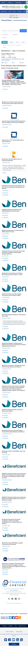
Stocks (11, 42)
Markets (4, 42)
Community (18, 2)
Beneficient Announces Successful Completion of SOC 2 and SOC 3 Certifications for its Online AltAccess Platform (12, 521)
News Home (4, 11)
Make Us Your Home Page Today (9, 613)
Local (10, 11)
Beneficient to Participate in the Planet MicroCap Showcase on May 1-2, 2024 (12, 274)
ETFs (17, 42)
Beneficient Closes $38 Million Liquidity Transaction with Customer (12, 543)
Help (16, 625)
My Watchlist (15, 34)
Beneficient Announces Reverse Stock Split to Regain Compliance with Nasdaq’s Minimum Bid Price (13, 252)
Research (22, 62)
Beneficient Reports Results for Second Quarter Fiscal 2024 (12, 410)
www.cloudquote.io (14, 590)
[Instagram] (19, 599)
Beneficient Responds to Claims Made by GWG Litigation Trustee (13, 231)
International (18, 45)
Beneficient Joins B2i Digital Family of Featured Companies (12, 159)
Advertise (11, 625)
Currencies (12, 45)
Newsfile (5, 172)
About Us (5, 625)
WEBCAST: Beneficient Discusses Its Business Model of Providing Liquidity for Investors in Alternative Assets (14, 499)
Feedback (14, 644)
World (24, 11)
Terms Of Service (15, 594)
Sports (10, 2)
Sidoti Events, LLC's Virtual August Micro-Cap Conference (13, 140)
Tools (23, 42)
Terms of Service (10, 631)
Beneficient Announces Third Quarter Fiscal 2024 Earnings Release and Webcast (13, 366)
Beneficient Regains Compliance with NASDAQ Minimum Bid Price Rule (12, 210)
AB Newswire (5, 89)
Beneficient (6, 192)
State (14, 11)
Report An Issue (22, 625)
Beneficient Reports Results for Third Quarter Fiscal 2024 (14, 315)
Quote (5, 62)
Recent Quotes (5, 34)
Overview (4, 45)
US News (19, 11)
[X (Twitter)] (8, 599)
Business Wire (6, 574)
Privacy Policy (23, 593)
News (3, 2)
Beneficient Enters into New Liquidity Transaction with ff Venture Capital (11, 294)
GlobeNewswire (6, 217)
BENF (12, 54)
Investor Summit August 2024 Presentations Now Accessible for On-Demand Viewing (13, 121)
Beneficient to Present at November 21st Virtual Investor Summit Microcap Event (12, 102)
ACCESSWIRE (6, 108)
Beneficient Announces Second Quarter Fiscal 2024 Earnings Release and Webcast (13, 431)
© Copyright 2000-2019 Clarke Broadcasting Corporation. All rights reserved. (14, 635)
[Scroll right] (27, 2)
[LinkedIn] (15, 599)
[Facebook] (12, 599)
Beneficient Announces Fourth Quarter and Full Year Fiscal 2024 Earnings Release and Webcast (13, 187)
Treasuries (4, 47)
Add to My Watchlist (5, 60)
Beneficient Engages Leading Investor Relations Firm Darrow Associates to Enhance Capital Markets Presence (14, 345)
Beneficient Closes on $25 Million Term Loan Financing (13, 451)
